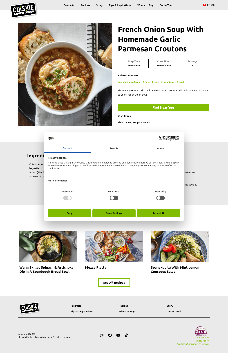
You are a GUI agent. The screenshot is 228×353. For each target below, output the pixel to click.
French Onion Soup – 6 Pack (168, 81)
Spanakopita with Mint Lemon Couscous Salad (175, 269)
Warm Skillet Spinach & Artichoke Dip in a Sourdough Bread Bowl (46, 269)
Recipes (85, 5)
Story (99, 5)
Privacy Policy (202, 340)
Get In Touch (167, 5)
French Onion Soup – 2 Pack (134, 81)
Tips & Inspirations (120, 5)
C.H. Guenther (202, 337)
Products (69, 5)
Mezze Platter (96, 267)
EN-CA (210, 5)
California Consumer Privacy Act (193, 343)
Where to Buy (145, 5)
